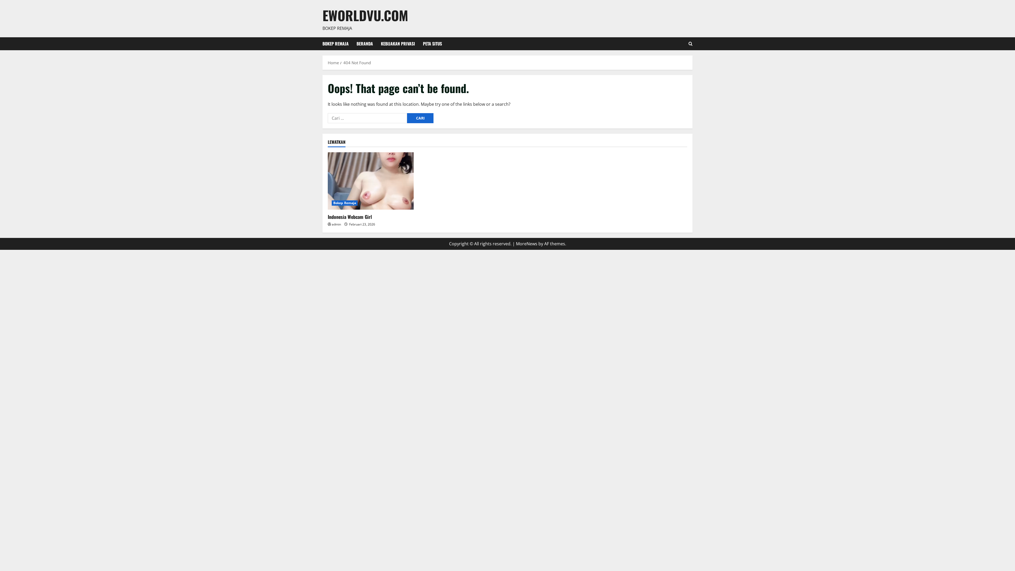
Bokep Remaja (335, 43)
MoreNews (526, 244)
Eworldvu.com (365, 15)
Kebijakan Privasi (398, 43)
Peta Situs (432, 43)
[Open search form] (691, 44)
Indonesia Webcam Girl (350, 216)
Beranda (365, 43)
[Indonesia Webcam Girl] (371, 181)
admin (336, 224)
